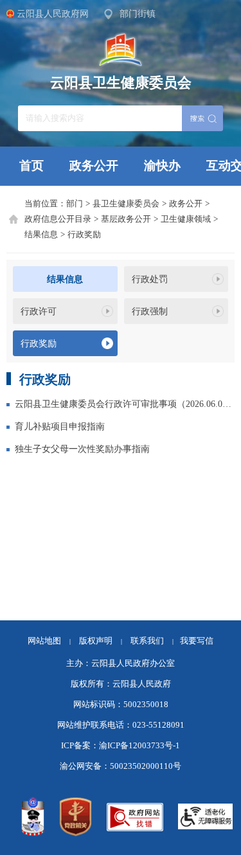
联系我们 (152, 640)
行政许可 (39, 311)
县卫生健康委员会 (126, 203)
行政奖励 (84, 234)
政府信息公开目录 (57, 219)
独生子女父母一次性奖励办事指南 (82, 449)
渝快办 (162, 165)
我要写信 (196, 640)
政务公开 (93, 165)
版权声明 (95, 640)
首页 (31, 165)
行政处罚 (150, 279)
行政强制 (150, 311)
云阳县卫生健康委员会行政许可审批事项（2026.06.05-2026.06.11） (125, 404)
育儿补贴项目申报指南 (60, 426)
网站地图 (44, 640)
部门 (74, 203)
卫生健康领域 (186, 219)
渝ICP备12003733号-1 (139, 745)
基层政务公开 (126, 219)
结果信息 (41, 234)
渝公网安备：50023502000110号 (120, 766)
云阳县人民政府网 (53, 13)
